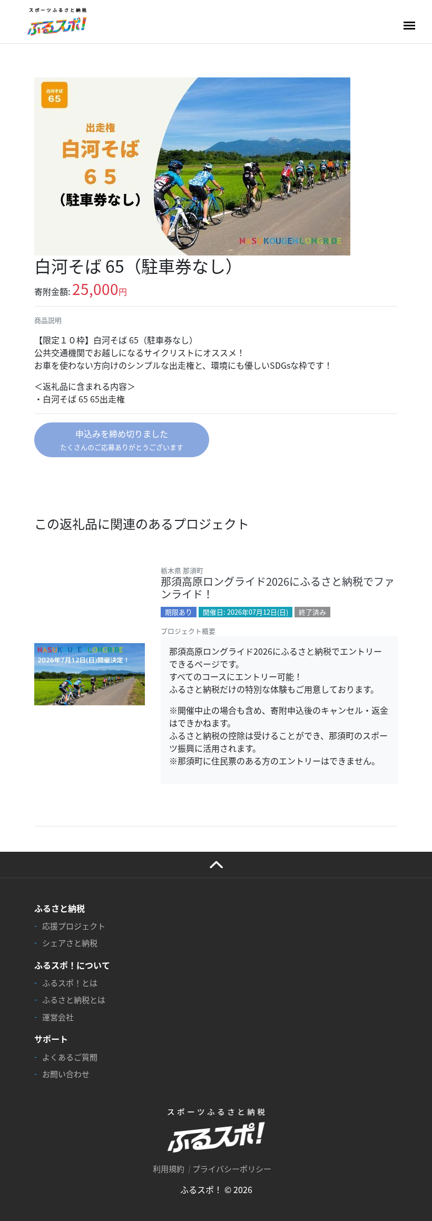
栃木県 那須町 (182, 570)
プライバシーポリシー (231, 1168)
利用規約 (168, 1168)
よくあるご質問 (69, 1056)
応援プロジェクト (73, 925)
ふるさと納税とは (73, 999)
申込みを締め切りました (121, 439)
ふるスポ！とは (69, 982)
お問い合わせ (66, 1073)
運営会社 (58, 1016)
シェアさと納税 (69, 942)
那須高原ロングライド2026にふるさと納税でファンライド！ (278, 588)
